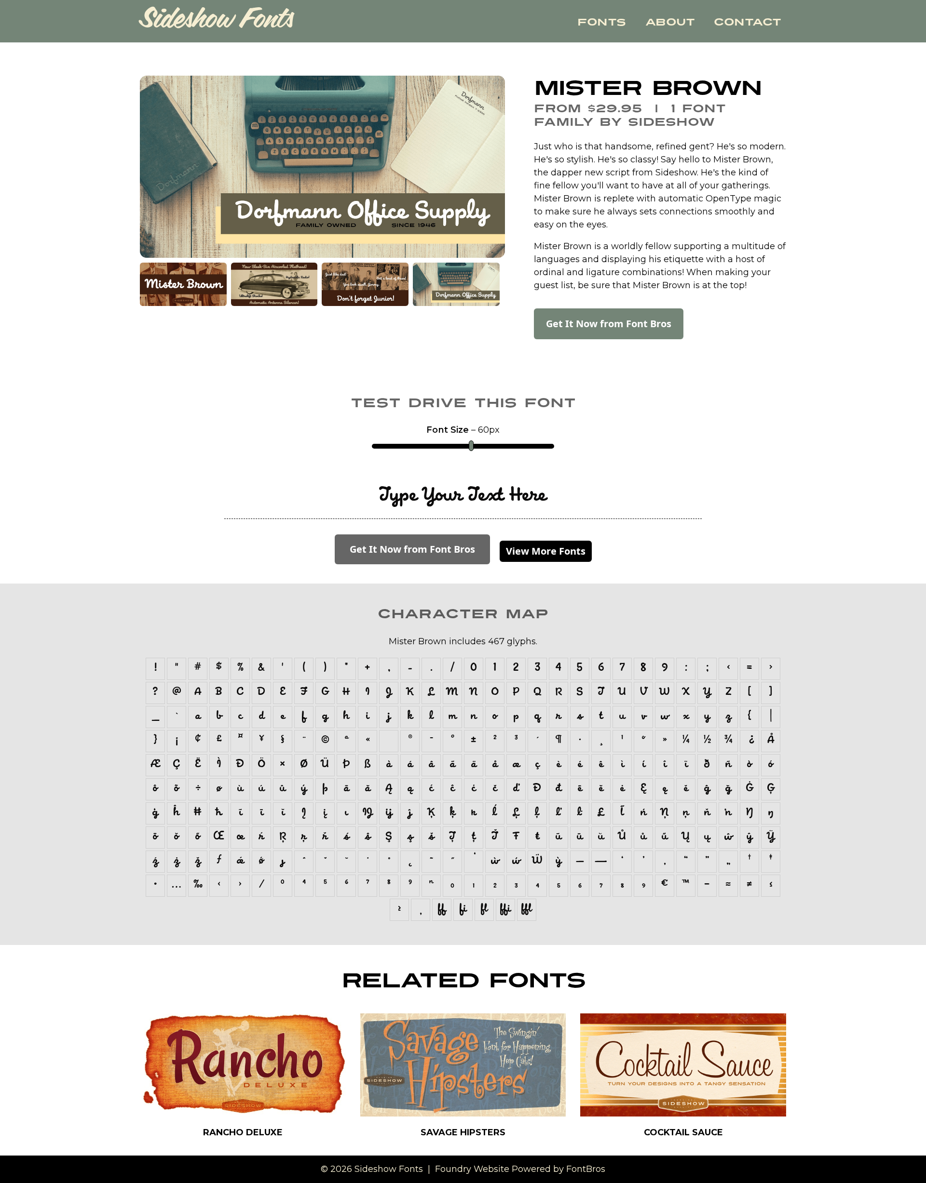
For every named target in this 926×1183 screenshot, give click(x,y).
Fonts (601, 22)
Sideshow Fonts (216, 21)
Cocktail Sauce (683, 1132)
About (670, 22)
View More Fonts (546, 551)
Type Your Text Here (463, 496)
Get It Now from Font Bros (608, 323)
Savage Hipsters (463, 1132)
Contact (747, 22)
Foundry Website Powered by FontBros (520, 1169)
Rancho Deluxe (243, 1132)
